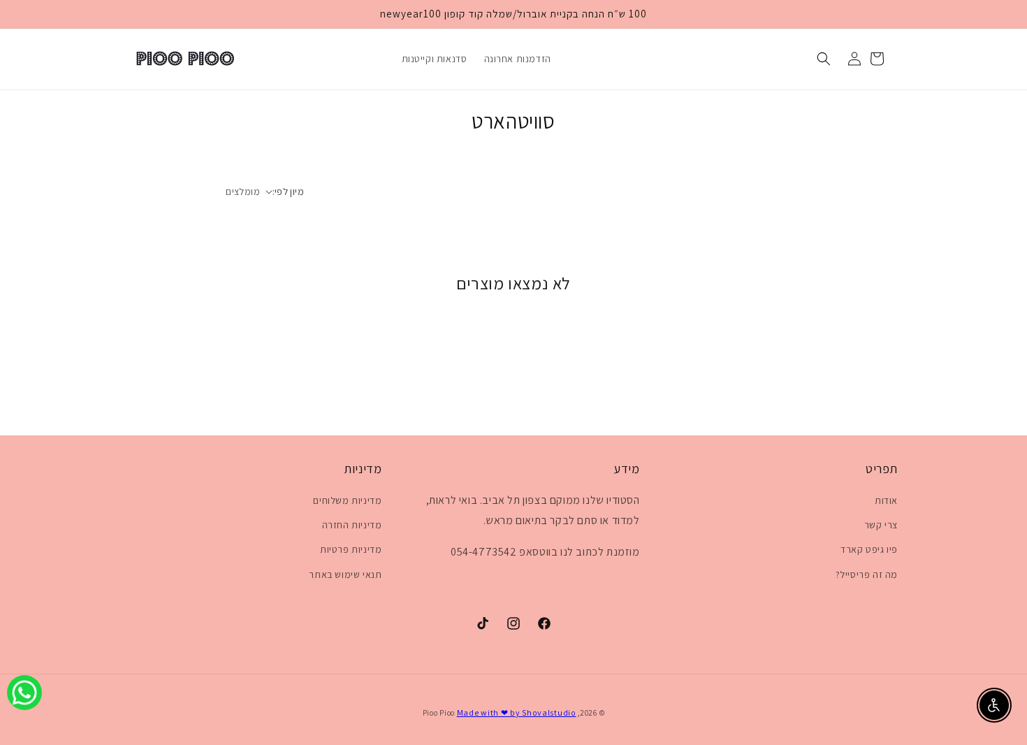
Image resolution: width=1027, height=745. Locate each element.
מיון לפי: (288, 191)
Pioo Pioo (439, 713)
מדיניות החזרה (352, 525)
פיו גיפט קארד (869, 549)
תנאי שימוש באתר (345, 574)
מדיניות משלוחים (347, 500)
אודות (886, 500)
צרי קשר (881, 525)
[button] (823, 58)
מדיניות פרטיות (350, 549)
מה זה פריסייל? (867, 574)
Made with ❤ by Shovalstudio (516, 712)
